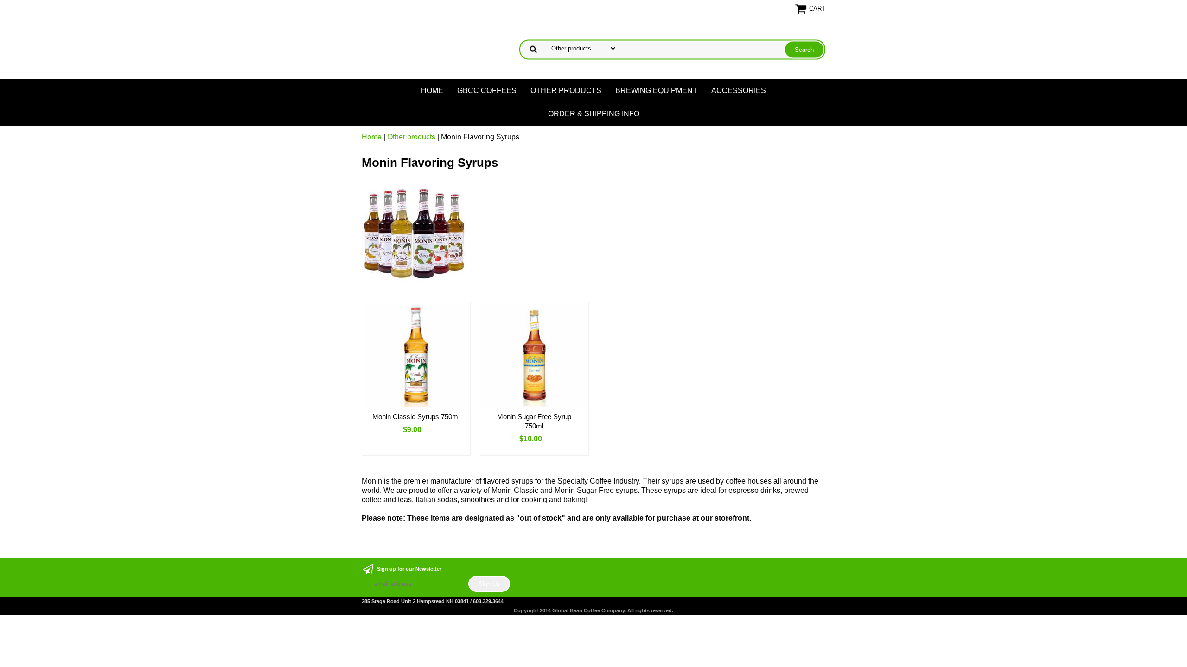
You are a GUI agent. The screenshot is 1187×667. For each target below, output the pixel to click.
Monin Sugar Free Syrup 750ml (534, 421)
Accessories (738, 90)
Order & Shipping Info (593, 114)
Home (432, 90)
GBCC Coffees (487, 90)
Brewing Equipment (656, 90)
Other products (565, 90)
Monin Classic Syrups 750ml (415, 417)
